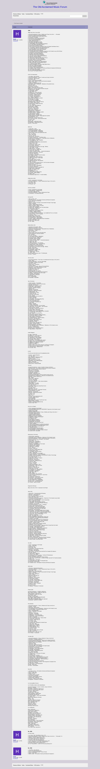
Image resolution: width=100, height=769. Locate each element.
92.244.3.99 (15, 40)
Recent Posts (16, 15)
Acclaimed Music (29, 13)
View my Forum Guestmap (51, 3)
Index (23, 13)
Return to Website (17, 13)
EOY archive (37, 13)
